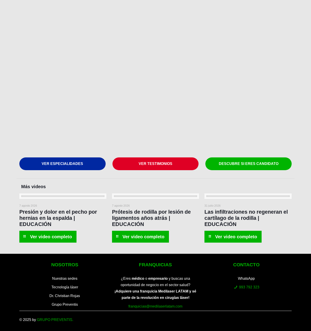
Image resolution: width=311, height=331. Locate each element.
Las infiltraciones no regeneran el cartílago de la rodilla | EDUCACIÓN (246, 218)
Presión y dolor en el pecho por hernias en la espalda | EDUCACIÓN (58, 218)
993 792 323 (249, 287)
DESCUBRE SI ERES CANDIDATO (248, 164)
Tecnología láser (64, 287)
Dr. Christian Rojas (64, 296)
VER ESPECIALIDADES (62, 164)
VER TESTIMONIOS (155, 164)
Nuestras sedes (64, 278)
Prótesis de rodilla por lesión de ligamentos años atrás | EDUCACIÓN (151, 218)
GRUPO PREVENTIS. (55, 320)
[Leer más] (47, 237)
